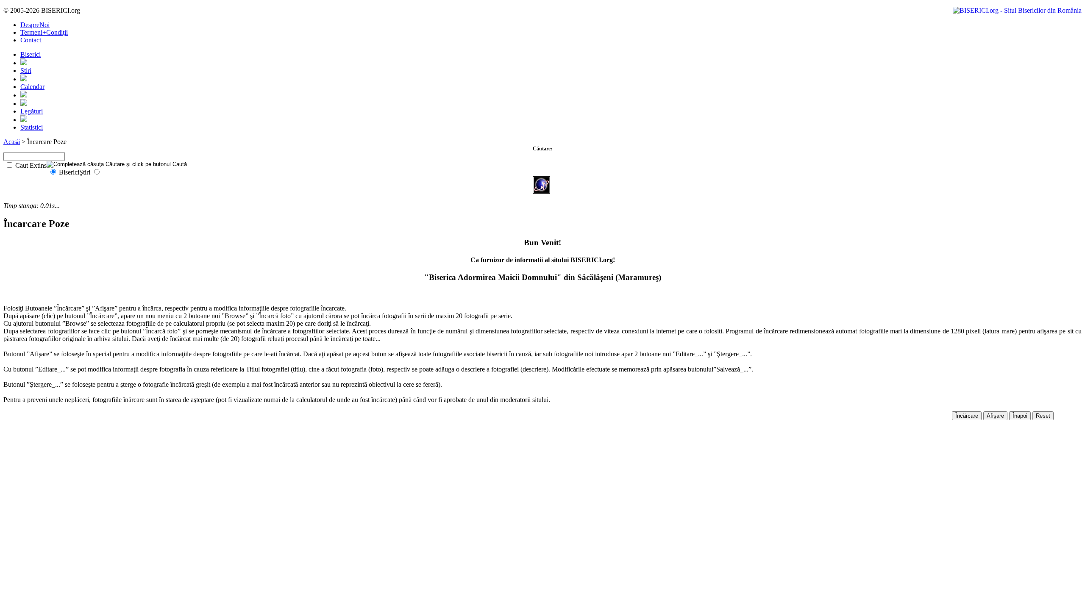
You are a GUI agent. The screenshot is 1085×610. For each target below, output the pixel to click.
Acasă (11, 141)
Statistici (31, 127)
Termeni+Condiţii (44, 32)
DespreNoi (35, 24)
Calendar (32, 86)
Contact (30, 40)
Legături (31, 111)
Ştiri (25, 70)
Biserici (30, 54)
